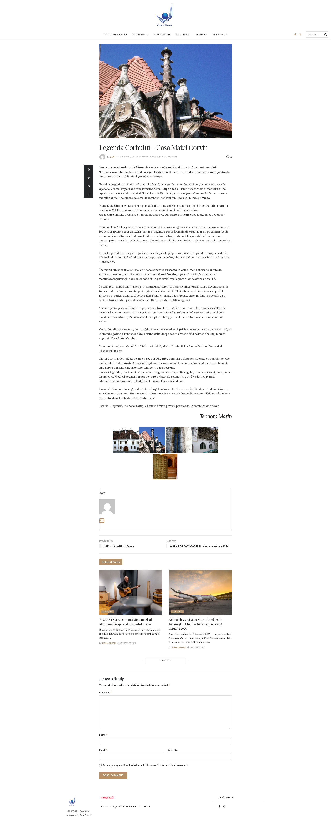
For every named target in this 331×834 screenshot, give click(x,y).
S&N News (218, 34)
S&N (112, 156)
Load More (165, 660)
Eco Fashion (162, 34)
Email (103, 750)
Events (200, 34)
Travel (145, 156)
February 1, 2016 (129, 156)
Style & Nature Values (124, 806)
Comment (105, 692)
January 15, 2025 (197, 647)
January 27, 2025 (128, 643)
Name (103, 734)
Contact (145, 806)
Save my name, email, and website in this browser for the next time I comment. (145, 765)
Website (173, 750)
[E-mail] (101, 521)
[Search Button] (325, 34)
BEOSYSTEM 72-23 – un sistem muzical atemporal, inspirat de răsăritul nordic (125, 621)
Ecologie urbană (115, 34)
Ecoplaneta (140, 34)
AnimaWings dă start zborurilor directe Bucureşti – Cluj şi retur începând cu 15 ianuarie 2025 (195, 623)
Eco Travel (182, 34)
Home (104, 806)
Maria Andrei (109, 643)
